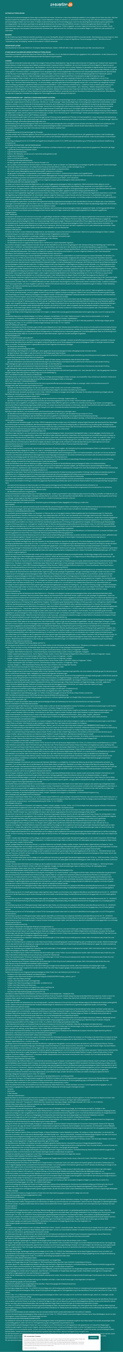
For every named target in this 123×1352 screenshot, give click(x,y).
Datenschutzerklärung (30, 1348)
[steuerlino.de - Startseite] (61, 5)
